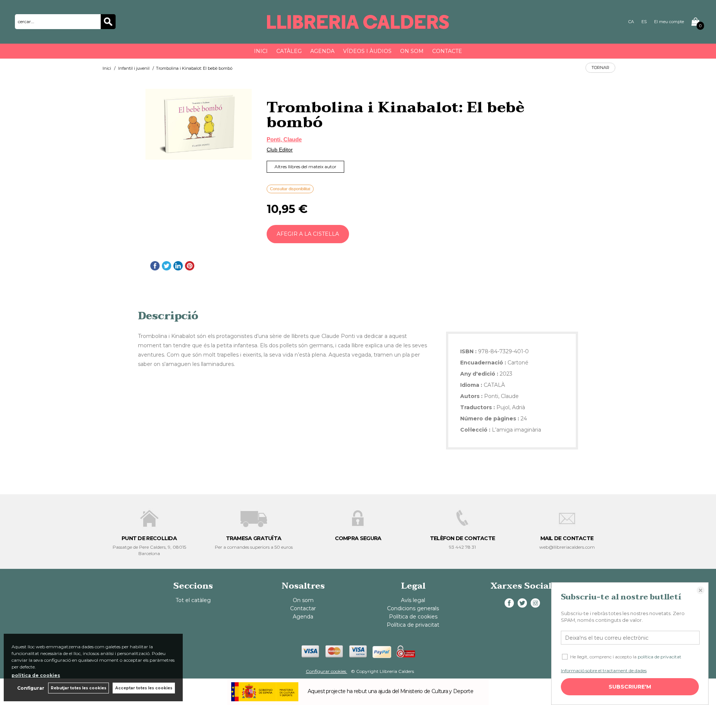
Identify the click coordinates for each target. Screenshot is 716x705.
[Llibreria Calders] (358, 25)
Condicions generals (413, 608)
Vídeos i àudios (367, 51)
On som (412, 51)
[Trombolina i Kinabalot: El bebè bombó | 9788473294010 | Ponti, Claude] (198, 124)
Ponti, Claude (284, 139)
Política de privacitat (413, 624)
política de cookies (36, 675)
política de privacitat (659, 656)
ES (644, 21)
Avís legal (413, 600)
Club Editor (280, 150)
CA (631, 21)
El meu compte (669, 21)
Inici (261, 51)
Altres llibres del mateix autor (305, 166)
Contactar (303, 608)
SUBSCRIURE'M (630, 686)
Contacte (447, 51)
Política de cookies (413, 616)
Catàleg (289, 51)
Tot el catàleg (193, 600)
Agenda (322, 51)
